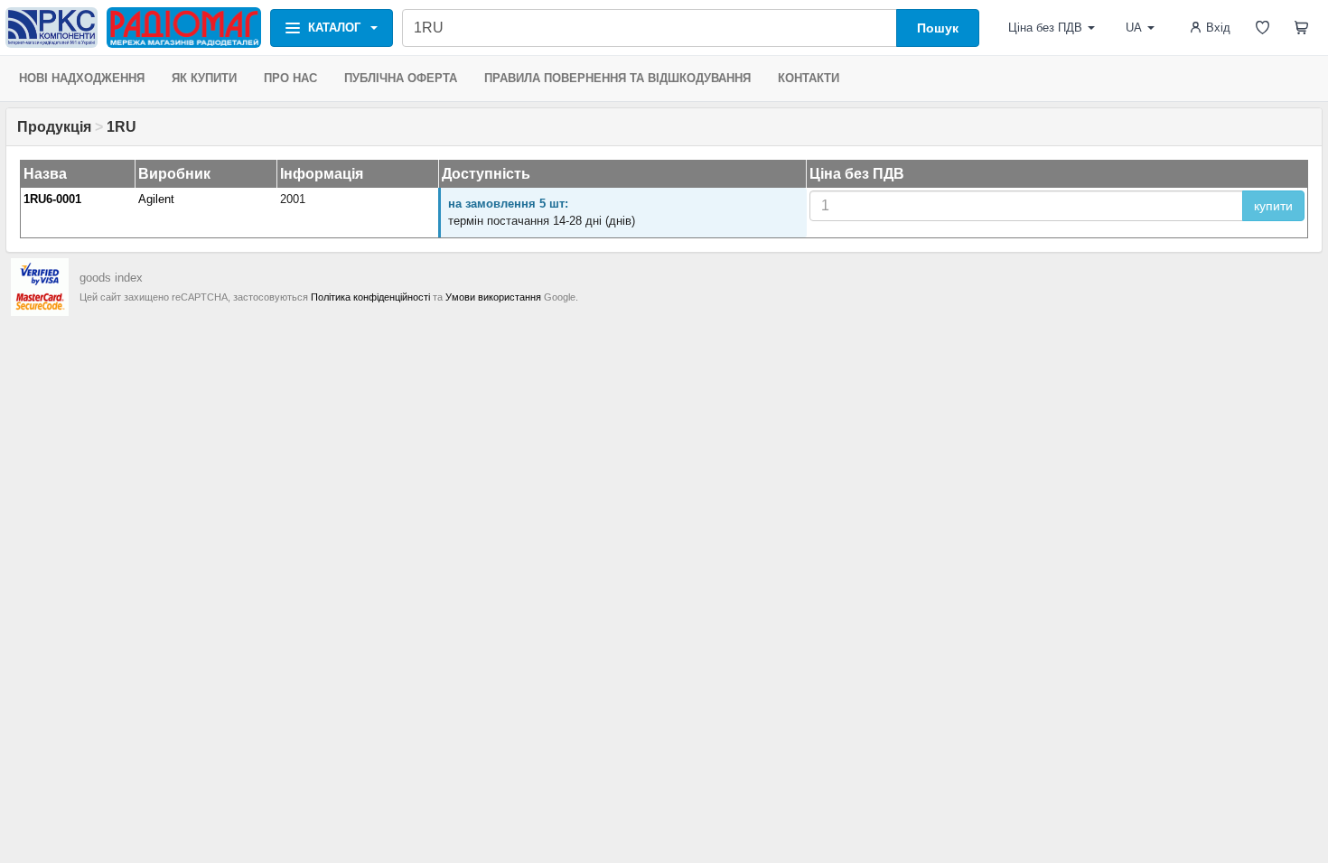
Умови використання (493, 297)
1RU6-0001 (52, 199)
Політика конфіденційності (370, 297)
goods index (111, 277)
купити (1273, 206)
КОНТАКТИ (808, 78)
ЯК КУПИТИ (204, 78)
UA (1134, 27)
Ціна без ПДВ (1045, 27)
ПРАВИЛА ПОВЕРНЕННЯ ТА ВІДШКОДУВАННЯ (617, 78)
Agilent (156, 199)
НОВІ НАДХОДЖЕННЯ (82, 78)
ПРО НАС (290, 78)
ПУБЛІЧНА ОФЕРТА (400, 78)
